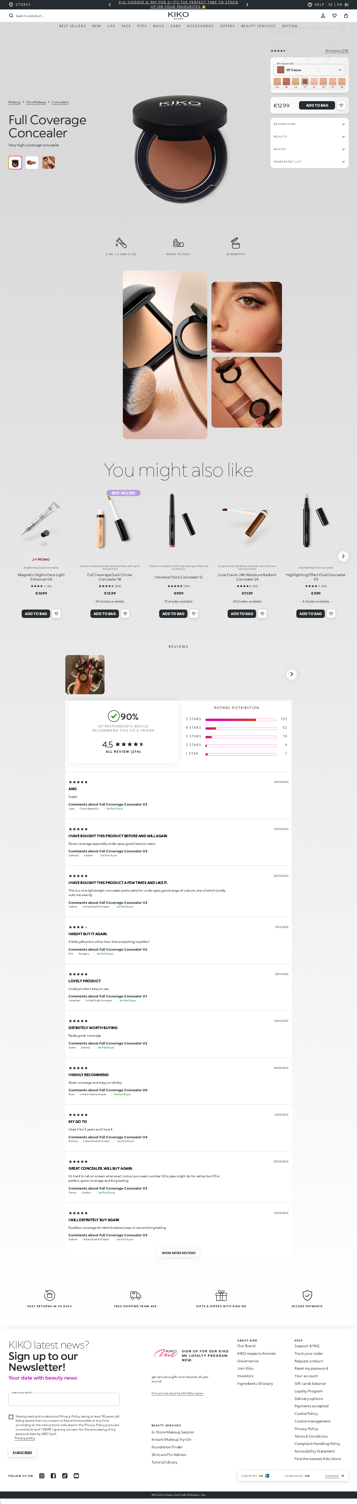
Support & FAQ (307, 1346)
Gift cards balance (310, 1383)
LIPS (111, 26)
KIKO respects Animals (256, 1353)
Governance (247, 1361)
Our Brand (246, 1346)
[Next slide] (247, 4)
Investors (245, 1376)
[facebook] (53, 1475)
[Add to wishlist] (341, 105)
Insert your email (21, 1392)
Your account (306, 1376)
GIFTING (290, 26)
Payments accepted (311, 1406)
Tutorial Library (165, 1462)
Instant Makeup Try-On (172, 1439)
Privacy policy (25, 1438)
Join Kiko (245, 1368)
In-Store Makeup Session (173, 1432)
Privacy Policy (306, 1428)
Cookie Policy (306, 1413)
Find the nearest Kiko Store (318, 1458)
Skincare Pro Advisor (169, 1454)
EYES (142, 26)
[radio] (15, 162)
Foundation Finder (167, 1447)
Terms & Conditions (311, 1436)
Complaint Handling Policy (317, 1443)
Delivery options (309, 1398)
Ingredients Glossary (255, 1383)
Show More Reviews (178, 1253)
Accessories (200, 26)
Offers (227, 26)
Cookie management (312, 1421)
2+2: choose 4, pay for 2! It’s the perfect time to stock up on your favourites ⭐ (179, 4)
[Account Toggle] (323, 15)
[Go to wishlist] (334, 15)
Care (175, 26)
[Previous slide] (109, 4)
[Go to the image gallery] (180, 134)
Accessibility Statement (315, 1451)
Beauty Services (258, 26)
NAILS (158, 26)
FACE (126, 26)
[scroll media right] (291, 674)
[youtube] (76, 1475)
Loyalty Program (309, 1391)
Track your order (309, 1353)
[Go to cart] (346, 15)
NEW (96, 26)
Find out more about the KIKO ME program (178, 1393)
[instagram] (41, 1475)
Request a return (309, 1361)
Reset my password (311, 1368)
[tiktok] (64, 1475)
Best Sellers (72, 26)
